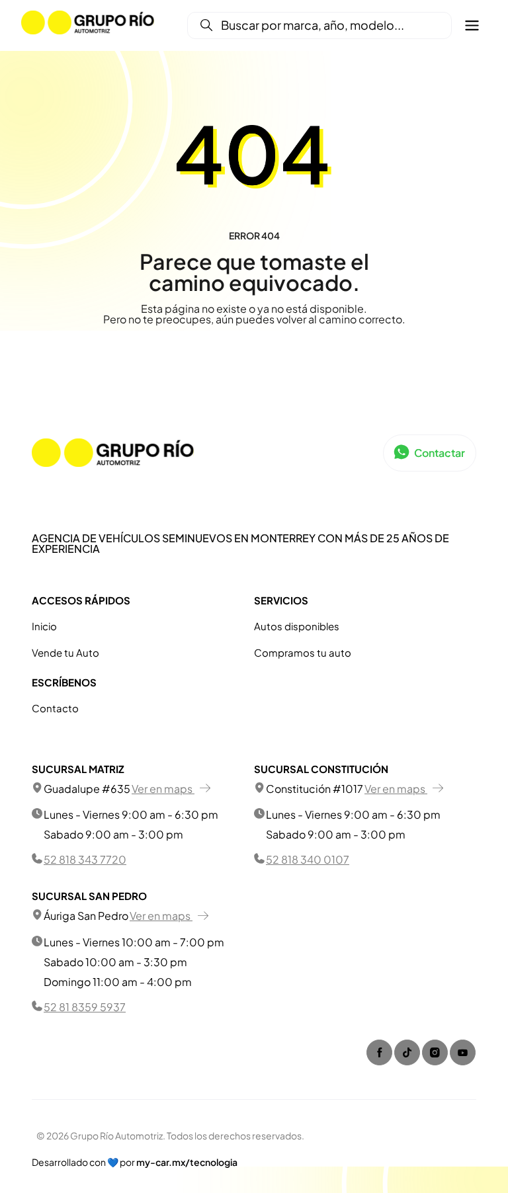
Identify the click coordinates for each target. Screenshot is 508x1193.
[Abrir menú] (472, 25)
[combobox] (316, 26)
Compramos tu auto (302, 652)
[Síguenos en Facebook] (379, 1052)
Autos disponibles (296, 626)
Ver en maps (163, 789)
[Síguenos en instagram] (435, 1052)
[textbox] (316, 26)
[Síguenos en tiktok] (407, 1052)
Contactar (439, 453)
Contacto (55, 708)
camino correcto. (362, 319)
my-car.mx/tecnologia (186, 1162)
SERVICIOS (281, 600)
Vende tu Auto (65, 652)
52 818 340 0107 (307, 859)
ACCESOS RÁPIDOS (81, 600)
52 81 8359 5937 (85, 1007)
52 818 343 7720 (85, 859)
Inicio (44, 626)
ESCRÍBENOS (64, 682)
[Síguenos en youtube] (463, 1052)
